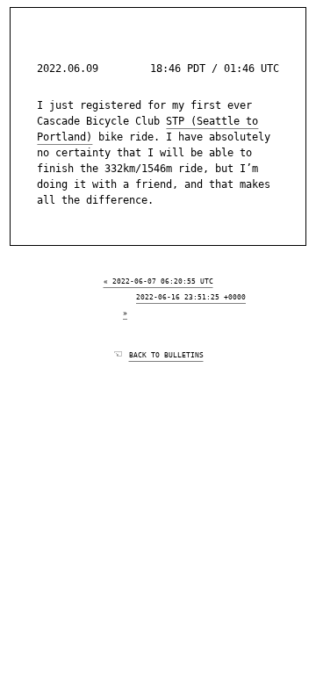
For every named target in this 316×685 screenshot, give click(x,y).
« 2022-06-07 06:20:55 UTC (158, 280)
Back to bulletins (166, 354)
